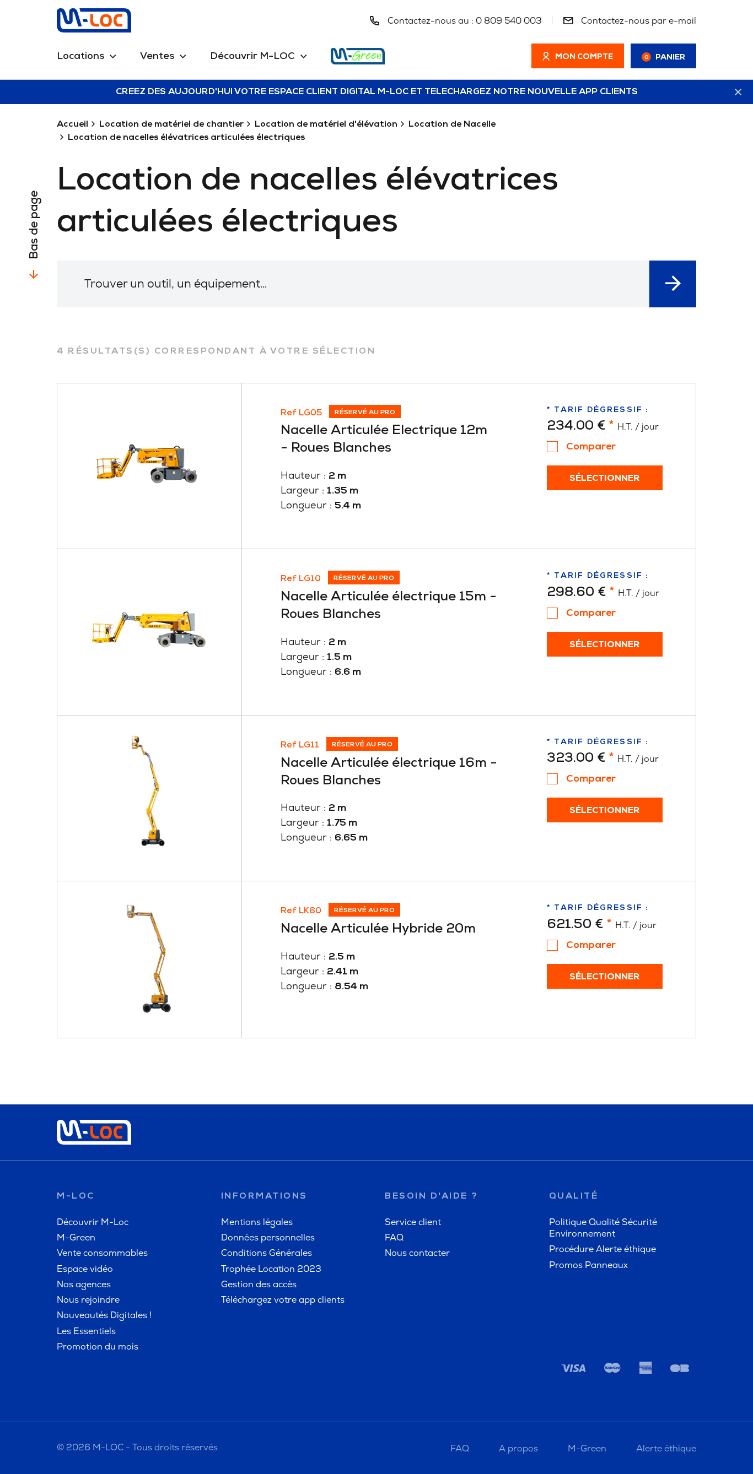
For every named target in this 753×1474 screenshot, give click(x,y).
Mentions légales (257, 1222)
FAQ (394, 1237)
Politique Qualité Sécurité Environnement (603, 1227)
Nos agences (84, 1284)
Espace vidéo (85, 1269)
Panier (665, 57)
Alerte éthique (666, 1448)
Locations (80, 57)
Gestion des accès (259, 1284)
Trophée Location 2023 (271, 1269)
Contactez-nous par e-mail (637, 20)
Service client (413, 1222)
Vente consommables (102, 1253)
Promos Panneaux (588, 1265)
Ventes (157, 57)
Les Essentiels (86, 1331)
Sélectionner (604, 478)
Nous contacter (417, 1253)
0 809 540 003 (509, 20)
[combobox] (353, 284)
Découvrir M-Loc (92, 1222)
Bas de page (34, 225)
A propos (518, 1448)
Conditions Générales (266, 1253)
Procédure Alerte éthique (602, 1249)
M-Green (76, 1237)
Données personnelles (268, 1237)
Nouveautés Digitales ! (104, 1315)
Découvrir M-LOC (252, 57)
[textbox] (352, 283)
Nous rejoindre (88, 1299)
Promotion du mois (97, 1346)
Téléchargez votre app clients (283, 1299)
